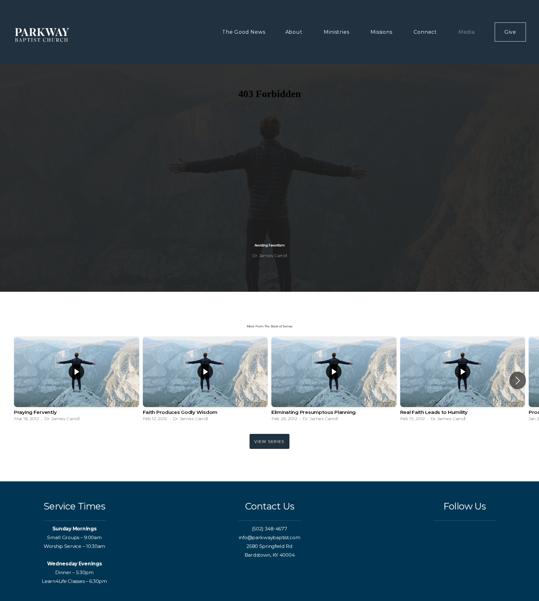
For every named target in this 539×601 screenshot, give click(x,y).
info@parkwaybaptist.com (269, 537)
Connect (426, 32)
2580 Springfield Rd (269, 546)
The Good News (243, 32)
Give (510, 32)
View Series (269, 441)
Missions (382, 32)
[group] (76, 380)
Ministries (337, 32)
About (294, 32)
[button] (517, 380)
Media (467, 32)
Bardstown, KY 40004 (270, 555)
